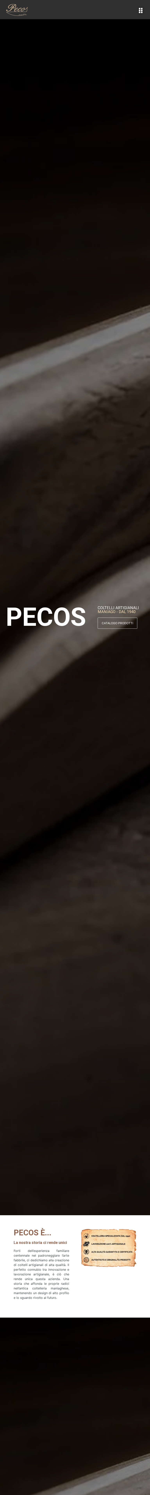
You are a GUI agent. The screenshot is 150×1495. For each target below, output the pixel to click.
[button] (141, 10)
